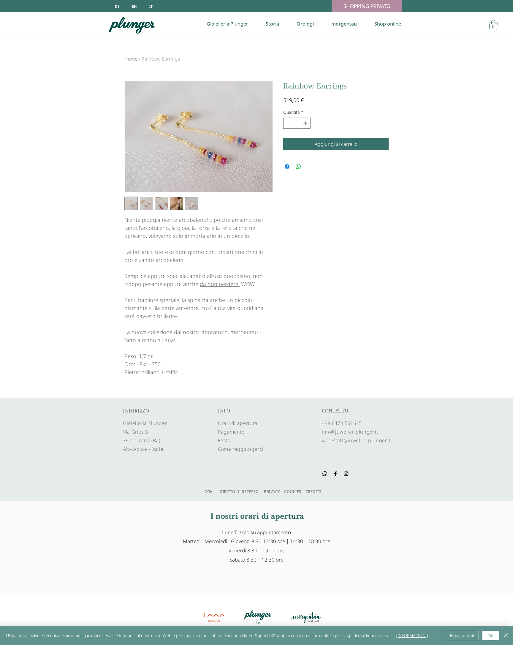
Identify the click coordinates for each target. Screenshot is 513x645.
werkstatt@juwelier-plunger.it (356, 440)
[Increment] (306, 123)
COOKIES (292, 491)
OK (490, 635)
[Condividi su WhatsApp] (298, 166)
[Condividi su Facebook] (287, 166)
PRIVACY (272, 491)
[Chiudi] (505, 635)
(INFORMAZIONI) (412, 635)
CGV (207, 491)
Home (130, 59)
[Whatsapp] (325, 474)
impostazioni (462, 635)
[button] (493, 25)
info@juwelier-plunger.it (350, 432)
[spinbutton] (297, 123)
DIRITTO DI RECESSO (239, 491)
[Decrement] (288, 123)
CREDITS (312, 491)
